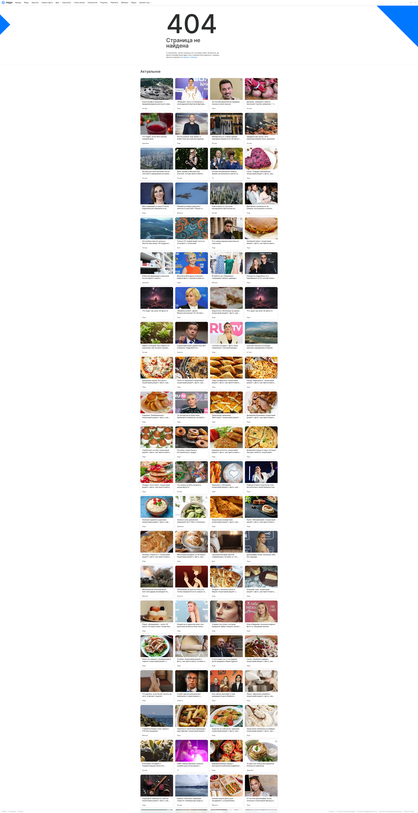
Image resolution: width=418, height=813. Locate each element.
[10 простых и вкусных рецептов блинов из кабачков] (261, 756)
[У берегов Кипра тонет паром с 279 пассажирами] (156, 721)
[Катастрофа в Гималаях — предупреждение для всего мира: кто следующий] (156, 94)
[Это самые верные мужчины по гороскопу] (226, 233)
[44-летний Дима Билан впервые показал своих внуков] (226, 94)
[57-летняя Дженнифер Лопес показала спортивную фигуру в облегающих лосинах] (261, 791)
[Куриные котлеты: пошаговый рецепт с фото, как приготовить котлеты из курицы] (226, 442)
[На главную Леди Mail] (8, 2)
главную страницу (190, 57)
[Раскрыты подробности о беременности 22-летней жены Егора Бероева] (261, 268)
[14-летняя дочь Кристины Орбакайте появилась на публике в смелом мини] (191, 408)
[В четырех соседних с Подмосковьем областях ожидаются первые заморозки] (156, 756)
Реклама (20, 811)
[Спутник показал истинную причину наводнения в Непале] (261, 338)
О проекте (331, 811)
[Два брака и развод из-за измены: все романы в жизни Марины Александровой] (261, 199)
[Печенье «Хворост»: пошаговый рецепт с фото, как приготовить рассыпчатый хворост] (156, 547)
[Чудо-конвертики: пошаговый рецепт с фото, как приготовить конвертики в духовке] (226, 373)
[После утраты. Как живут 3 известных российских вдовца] (191, 129)
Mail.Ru (4, 811)
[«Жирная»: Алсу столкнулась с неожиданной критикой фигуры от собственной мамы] (191, 94)
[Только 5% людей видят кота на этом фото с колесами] (191, 233)
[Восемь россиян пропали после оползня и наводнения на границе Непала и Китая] (156, 164)
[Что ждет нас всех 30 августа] (261, 303)
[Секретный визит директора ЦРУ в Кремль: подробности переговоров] (191, 338)
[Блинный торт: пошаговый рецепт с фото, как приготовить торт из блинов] (261, 582)
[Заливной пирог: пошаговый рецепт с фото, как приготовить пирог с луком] (261, 233)
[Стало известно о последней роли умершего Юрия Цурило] (226, 651)
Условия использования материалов (390, 811)
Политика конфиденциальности (367, 811)
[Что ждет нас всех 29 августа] (156, 303)
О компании (12, 811)
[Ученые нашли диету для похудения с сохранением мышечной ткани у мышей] (226, 791)
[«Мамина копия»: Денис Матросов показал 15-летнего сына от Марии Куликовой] (191, 303)
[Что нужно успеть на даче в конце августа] (191, 477)
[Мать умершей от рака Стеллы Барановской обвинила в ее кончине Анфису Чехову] (156, 199)
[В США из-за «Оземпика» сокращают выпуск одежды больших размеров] (226, 268)
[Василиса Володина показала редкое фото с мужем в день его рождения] (191, 268)
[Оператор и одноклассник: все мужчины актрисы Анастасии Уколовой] (191, 617)
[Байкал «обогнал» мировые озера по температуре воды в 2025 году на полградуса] (191, 791)
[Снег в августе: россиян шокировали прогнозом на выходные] (226, 199)
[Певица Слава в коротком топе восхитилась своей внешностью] (261, 477)
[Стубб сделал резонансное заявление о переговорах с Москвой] (191, 686)
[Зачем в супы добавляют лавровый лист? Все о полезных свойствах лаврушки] (191, 512)
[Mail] (3, 2)
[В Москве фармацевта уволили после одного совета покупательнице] (156, 268)
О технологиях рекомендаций (345, 811)
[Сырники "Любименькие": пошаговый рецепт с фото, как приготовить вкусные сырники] (156, 408)
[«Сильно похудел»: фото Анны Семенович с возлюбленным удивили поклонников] (226, 338)
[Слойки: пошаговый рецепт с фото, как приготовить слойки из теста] (191, 651)
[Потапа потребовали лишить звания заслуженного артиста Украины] (226, 164)
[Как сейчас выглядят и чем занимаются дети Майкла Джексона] (226, 686)
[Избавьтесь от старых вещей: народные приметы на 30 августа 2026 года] (226, 129)
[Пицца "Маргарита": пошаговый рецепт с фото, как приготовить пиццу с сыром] (261, 373)
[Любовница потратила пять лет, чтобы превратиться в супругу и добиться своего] (191, 582)
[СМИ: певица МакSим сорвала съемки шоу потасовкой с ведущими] (191, 756)
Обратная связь (409, 811)
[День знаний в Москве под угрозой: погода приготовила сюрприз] (191, 164)
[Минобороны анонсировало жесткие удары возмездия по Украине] (156, 582)
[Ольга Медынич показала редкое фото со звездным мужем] (261, 617)
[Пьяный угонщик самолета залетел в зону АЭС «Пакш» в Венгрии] (191, 199)
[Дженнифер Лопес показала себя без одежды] (261, 547)
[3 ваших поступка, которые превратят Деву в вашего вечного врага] (226, 617)
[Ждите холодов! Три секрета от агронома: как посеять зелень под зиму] (156, 338)
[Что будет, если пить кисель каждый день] (156, 129)
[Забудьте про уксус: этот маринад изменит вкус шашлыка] (261, 129)
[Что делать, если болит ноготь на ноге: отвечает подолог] (156, 686)
